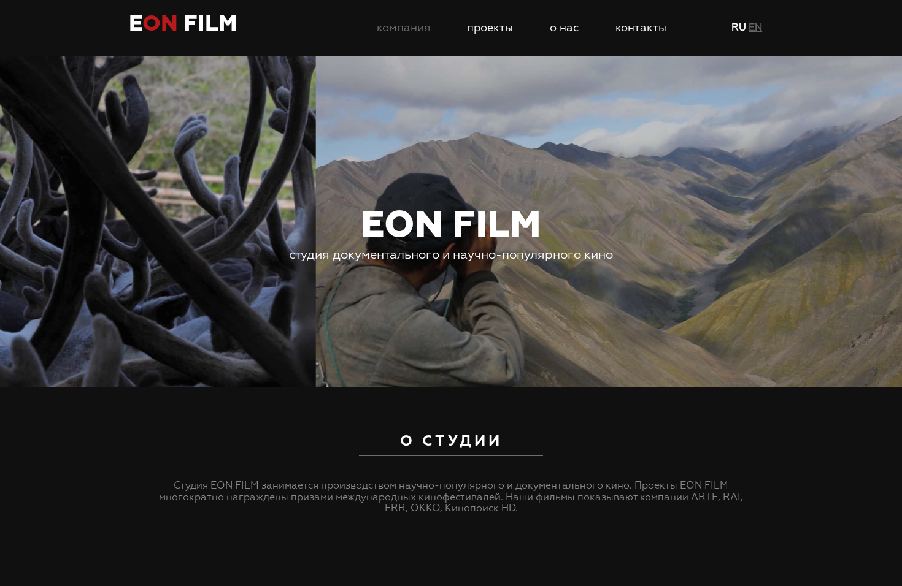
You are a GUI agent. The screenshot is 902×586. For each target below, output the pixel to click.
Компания (403, 28)
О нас (564, 28)
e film (183, 24)
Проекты (490, 28)
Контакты (640, 28)
